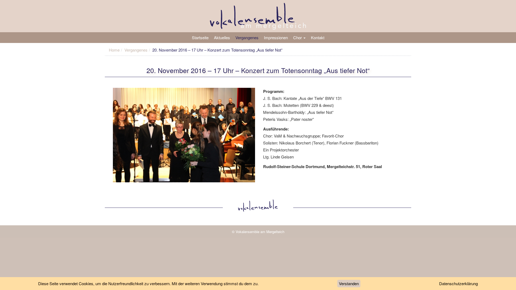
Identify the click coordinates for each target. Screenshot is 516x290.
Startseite (200, 37)
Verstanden (349, 283)
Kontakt (317, 37)
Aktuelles (222, 37)
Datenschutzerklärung (458, 283)
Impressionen (276, 37)
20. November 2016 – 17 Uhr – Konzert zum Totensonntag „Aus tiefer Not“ (258, 70)
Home (114, 50)
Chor (298, 37)
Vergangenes (247, 37)
